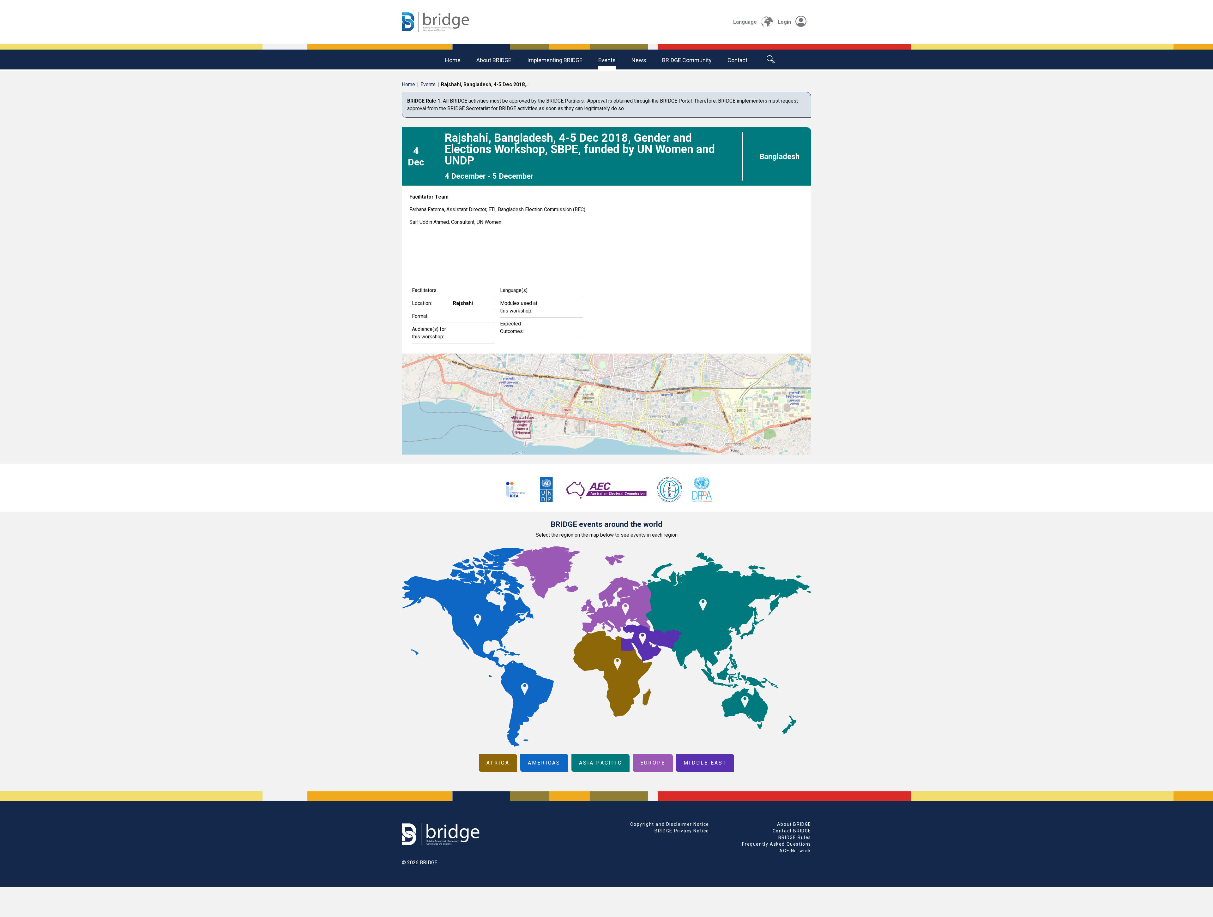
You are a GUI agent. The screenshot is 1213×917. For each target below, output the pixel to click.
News (638, 60)
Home (453, 60)
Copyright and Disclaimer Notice (669, 824)
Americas (544, 763)
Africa (498, 763)
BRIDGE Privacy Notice (682, 830)
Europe (652, 763)
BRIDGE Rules (794, 837)
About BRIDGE (493, 60)
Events (607, 60)
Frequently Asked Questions (776, 844)
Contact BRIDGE (792, 830)
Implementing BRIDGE (554, 60)
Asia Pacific (600, 763)
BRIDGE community (687, 60)
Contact (737, 60)
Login (784, 22)
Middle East (705, 763)
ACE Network (795, 850)
